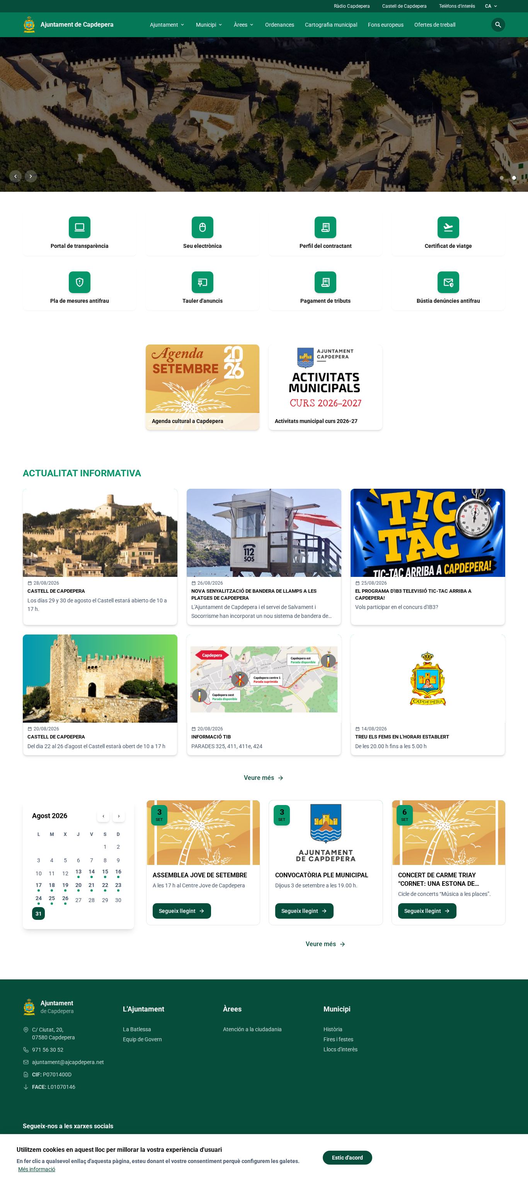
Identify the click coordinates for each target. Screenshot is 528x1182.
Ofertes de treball (434, 25)
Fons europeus (386, 25)
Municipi (209, 25)
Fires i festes (338, 1039)
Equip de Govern (142, 1039)
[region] (264, 114)
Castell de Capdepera (404, 6)
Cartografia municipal (331, 25)
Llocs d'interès (341, 1049)
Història (333, 1029)
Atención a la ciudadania (252, 1029)
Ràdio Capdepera (352, 6)
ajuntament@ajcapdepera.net (68, 1062)
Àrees (244, 25)
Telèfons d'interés (457, 6)
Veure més (264, 778)
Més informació (36, 1169)
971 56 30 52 (47, 1050)
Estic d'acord (347, 1158)
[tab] (501, 178)
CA (491, 6)
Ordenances (279, 25)
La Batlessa (137, 1029)
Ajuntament (167, 25)
